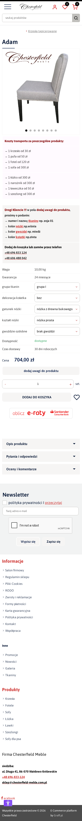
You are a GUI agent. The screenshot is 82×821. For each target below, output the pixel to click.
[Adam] (41, 87)
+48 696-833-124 (13, 777)
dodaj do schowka (76, 397)
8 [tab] (56, 130)
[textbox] (57, 287)
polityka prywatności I (35, 503)
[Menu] (7, 7)
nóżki (20, 226)
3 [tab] (35, 130)
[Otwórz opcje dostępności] (8, 803)
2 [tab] (30, 130)
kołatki (20, 237)
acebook (9, 798)
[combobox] (57, 287)
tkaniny (33, 221)
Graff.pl (58, 815)
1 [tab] (26, 130)
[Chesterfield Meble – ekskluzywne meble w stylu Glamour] (31, 7)
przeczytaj (53, 503)
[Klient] (55, 7)
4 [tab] (39, 130)
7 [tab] (51, 130)
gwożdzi (21, 231)
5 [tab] (43, 130)
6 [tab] (47, 130)
